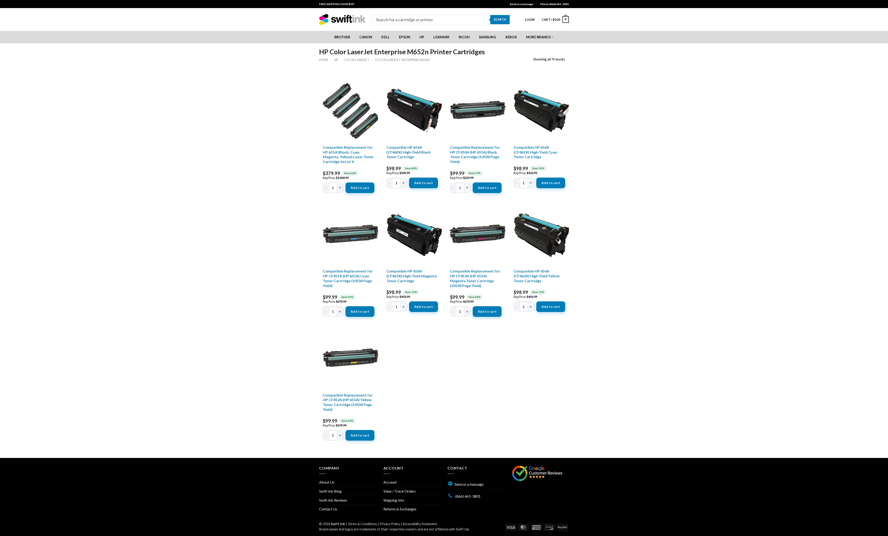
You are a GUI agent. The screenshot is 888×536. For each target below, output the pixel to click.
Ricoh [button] (464, 37)
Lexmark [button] (441, 37)
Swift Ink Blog (330, 491)
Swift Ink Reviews (333, 500)
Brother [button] (342, 37)
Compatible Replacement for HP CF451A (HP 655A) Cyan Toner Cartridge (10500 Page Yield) (348, 278)
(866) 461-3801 (468, 496)
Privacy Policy (389, 524)
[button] (530, 19)
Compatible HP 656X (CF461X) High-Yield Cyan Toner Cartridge (535, 152)
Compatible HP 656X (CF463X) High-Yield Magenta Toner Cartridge (411, 276)
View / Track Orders (399, 491)
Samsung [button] (487, 37)
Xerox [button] (511, 37)
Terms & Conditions (362, 524)
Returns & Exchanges (399, 509)
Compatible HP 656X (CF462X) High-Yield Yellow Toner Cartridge (537, 276)
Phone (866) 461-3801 (554, 4)
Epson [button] (404, 37)
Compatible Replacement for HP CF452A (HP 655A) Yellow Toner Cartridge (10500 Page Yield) (348, 402)
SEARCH (500, 19)
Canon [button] (365, 37)
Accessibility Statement (420, 524)
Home (323, 60)
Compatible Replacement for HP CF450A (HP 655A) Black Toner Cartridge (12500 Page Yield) (475, 154)
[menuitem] (337, 4)
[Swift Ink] (342, 19)
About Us (326, 482)
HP (336, 60)
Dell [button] (385, 37)
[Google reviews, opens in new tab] (537, 473)
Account (390, 482)
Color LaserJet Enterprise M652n (402, 60)
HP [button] (421, 37)
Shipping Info (393, 500)
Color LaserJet (356, 60)
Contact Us (328, 509)
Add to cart (360, 188)
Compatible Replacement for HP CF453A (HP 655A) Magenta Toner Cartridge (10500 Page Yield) (475, 278)
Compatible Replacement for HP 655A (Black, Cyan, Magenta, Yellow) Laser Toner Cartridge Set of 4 (348, 154)
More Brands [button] (538, 37)
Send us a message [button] (521, 4)
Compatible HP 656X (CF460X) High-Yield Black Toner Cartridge (408, 152)
